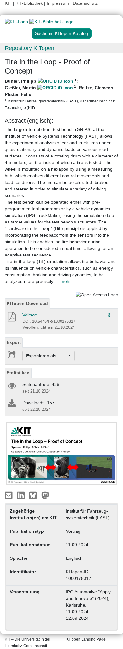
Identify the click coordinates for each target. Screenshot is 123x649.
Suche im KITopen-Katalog (61, 33)
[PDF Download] (11, 318)
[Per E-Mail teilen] (9, 495)
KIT (8, 3)
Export (14, 342)
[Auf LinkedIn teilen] (21, 495)
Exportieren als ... (46, 355)
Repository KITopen (29, 48)
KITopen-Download (27, 303)
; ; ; (60, 94)
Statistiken (18, 372)
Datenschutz (85, 3)
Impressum (58, 3)
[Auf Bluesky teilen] (34, 495)
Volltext (29, 314)
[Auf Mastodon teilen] (45, 495)
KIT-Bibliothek (29, 3)
